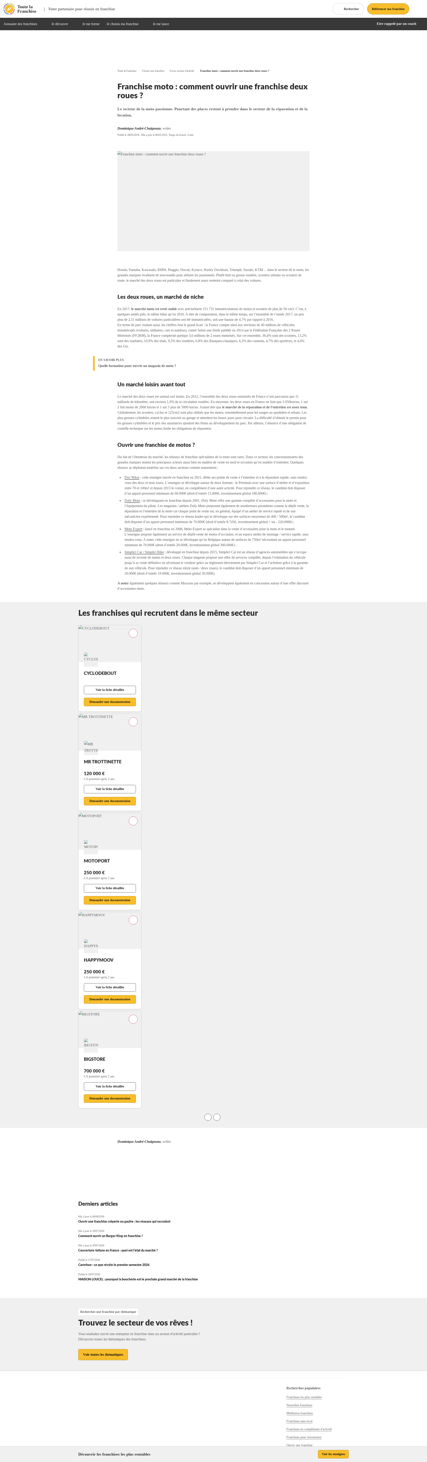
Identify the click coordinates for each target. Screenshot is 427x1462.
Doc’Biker (132, 477)
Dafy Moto (132, 500)
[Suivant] (216, 1117)
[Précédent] (207, 1117)
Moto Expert (133, 529)
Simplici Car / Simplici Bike (144, 552)
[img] (42, 24)
